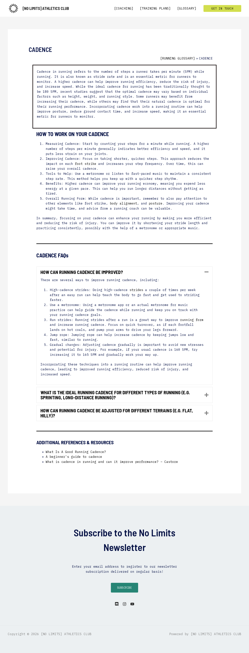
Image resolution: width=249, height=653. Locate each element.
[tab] (125, 272)
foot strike (85, 164)
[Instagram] (124, 604)
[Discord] (117, 604)
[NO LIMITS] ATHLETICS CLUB (46, 8)
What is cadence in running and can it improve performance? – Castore (112, 462)
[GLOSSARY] (186, 8)
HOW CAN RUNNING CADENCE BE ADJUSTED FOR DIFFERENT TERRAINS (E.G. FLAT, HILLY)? (116, 413)
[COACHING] (123, 8)
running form (191, 320)
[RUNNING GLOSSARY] (177, 58)
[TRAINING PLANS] (155, 8)
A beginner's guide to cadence (74, 457)
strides (136, 290)
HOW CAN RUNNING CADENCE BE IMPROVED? (81, 272)
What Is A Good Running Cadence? (76, 452)
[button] (222, 8)
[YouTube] (132, 604)
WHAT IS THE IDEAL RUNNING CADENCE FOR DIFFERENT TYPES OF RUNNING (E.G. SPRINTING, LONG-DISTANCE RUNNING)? (115, 395)
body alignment (123, 203)
